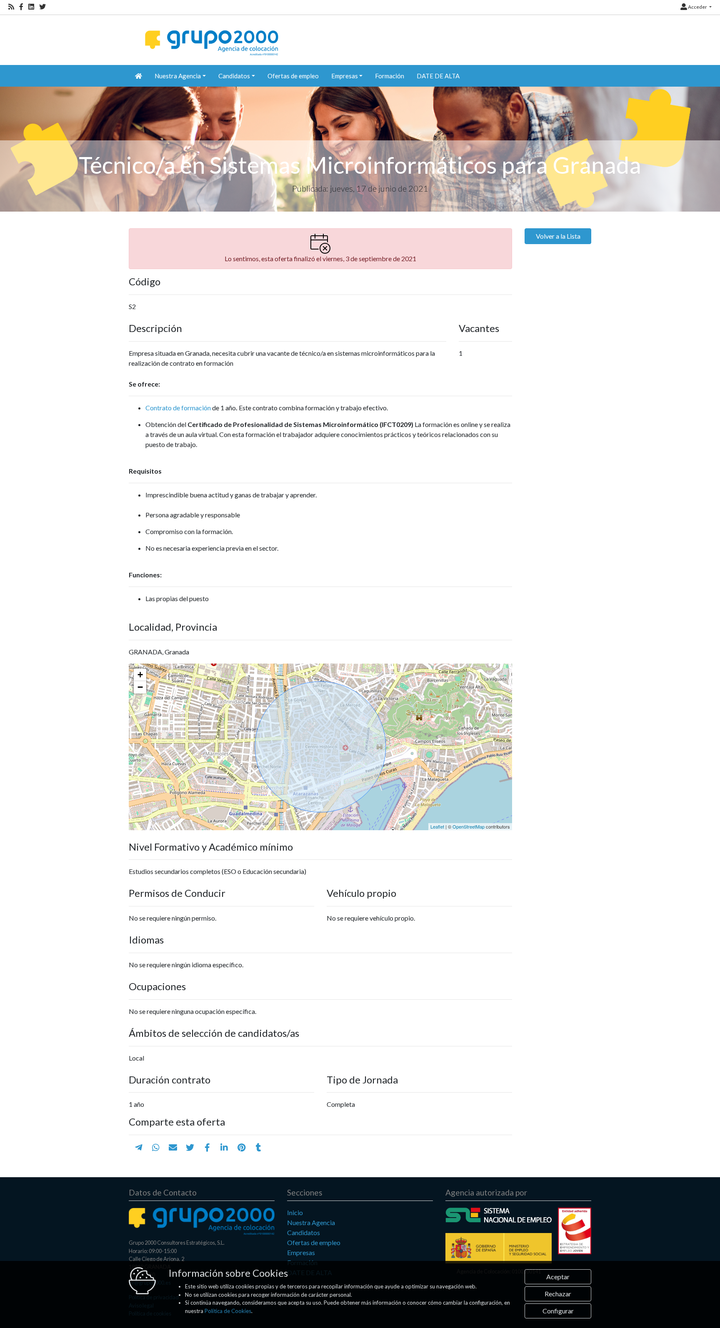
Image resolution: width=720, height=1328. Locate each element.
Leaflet (437, 826)
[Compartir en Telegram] (138, 1147)
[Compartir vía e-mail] (173, 1147)
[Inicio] (210, 36)
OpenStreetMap (468, 826)
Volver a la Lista (558, 236)
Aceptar (558, 1277)
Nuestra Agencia (311, 1222)
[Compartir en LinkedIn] (224, 1147)
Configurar (558, 1311)
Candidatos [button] (234, 76)
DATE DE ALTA (438, 76)
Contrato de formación (178, 408)
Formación (389, 76)
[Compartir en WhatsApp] (156, 1147)
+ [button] (140, 674)
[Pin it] (241, 1147)
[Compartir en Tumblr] (258, 1147)
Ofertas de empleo (293, 76)
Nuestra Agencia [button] (178, 76)
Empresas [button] (344, 76)
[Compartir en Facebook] (207, 1147)
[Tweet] (190, 1147)
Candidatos (303, 1232)
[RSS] (11, 7)
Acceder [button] (697, 7)
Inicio (295, 1212)
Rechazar (558, 1294)
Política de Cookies (228, 1311)
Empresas (301, 1252)
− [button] (140, 687)
